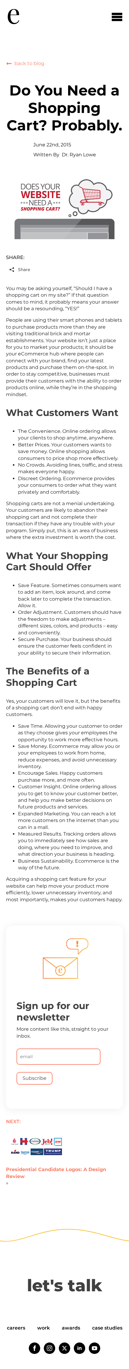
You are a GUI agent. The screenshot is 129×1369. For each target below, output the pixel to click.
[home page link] (13, 16)
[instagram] (49, 1348)
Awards (71, 1328)
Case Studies (107, 1328)
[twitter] (64, 1348)
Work (43, 1328)
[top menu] (117, 17)
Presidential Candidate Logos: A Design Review (56, 1173)
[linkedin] (79, 1348)
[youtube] (94, 1348)
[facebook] (34, 1348)
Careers (16, 1328)
